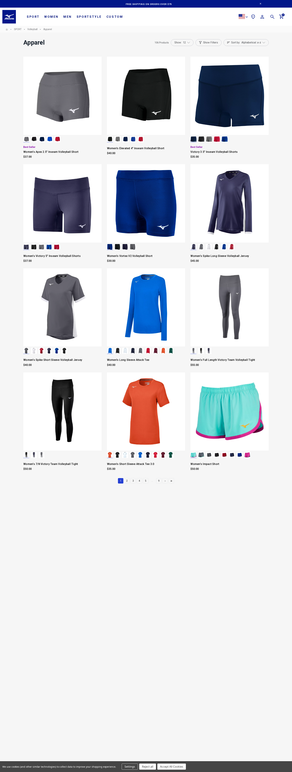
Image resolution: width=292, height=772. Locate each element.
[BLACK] (34, 139)
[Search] (272, 17)
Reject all (147, 766)
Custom (114, 16)
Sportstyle (89, 16)
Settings (130, 766)
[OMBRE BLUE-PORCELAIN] (201, 455)
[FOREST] (171, 351)
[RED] (57, 139)
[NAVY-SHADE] (232, 455)
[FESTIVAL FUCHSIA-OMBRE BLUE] (247, 455)
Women (51, 16)
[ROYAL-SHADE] (239, 455)
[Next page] (165, 481)
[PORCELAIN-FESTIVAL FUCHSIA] (193, 455)
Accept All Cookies (171, 766)
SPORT (33, 16)
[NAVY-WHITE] (193, 247)
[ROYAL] (50, 139)
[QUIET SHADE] (26, 139)
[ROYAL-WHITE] (224, 247)
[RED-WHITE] (231, 247)
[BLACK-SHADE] (217, 455)
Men (67, 16)
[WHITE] (209, 247)
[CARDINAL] (156, 351)
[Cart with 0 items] (281, 18)
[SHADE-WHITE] (201, 247)
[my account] (262, 17)
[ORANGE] (163, 351)
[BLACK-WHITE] (216, 247)
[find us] (253, 17)
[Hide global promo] (260, 4)
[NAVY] (42, 139)
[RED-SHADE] (224, 455)
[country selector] (243, 17)
